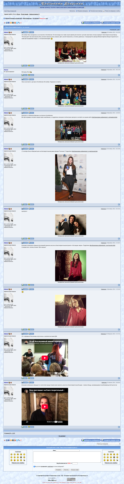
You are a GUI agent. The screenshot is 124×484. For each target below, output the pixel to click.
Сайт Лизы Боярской (10, 11)
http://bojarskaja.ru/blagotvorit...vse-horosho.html (102, 245)
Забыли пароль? (34, 14)
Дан (46, 18)
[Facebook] (9, 22)
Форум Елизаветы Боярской (13, 18)
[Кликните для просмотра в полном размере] (70, 51)
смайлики (50, 466)
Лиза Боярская (27, 18)
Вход (18, 14)
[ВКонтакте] (7, 22)
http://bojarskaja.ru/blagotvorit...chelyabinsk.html (104, 117)
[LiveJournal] (19, 22)
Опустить (11, 50)
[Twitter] (17, 22)
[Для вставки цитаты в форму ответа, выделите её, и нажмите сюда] (31, 65)
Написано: (104, 32)
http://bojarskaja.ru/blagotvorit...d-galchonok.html (84, 151)
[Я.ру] (21, 22)
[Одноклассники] (11, 22)
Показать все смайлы (18, 463)
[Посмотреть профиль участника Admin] (24, 32)
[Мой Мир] (13, 22)
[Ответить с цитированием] (24, 65)
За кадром (36, 18)
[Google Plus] (15, 22)
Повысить (6, 50)
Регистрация (24, 14)
